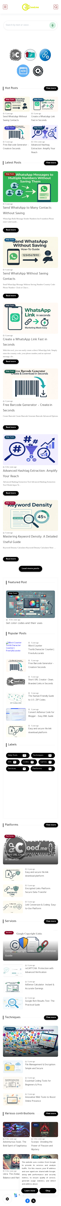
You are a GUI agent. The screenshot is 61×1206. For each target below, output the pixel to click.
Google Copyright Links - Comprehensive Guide (30, 953)
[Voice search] (52, 25)
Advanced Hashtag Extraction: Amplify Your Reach (43, 149)
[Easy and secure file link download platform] (16, 731)
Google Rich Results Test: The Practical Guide (39, 1003)
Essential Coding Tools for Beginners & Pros (38, 1083)
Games (45, 762)
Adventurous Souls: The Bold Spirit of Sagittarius (15, 1144)
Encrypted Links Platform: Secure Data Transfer (38, 891)
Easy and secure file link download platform (40, 731)
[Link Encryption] (45, 55)
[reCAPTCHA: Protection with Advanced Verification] (13, 970)
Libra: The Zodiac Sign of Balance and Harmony (15, 1176)
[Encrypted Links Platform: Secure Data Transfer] (13, 890)
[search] (56, 7)
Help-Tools (16, 755)
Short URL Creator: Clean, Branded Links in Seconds (41, 682)
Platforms (42, 769)
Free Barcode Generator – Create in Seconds (16, 147)
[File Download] (31, 55)
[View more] (51, 88)
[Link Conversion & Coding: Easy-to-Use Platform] (13, 907)
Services (16, 769)
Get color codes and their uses (24, 623)
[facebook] (27, 1201)
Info (12, 762)
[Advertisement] (24, 795)
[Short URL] (16, 55)
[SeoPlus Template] (15, 1195)
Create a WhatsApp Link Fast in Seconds (43, 119)
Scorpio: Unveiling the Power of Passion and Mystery (42, 1146)
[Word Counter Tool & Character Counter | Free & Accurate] (16, 648)
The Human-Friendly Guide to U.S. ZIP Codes (41, 698)
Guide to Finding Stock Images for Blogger (26, 1050)
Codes (28, 762)
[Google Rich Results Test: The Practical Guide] (13, 1003)
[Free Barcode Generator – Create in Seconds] (16, 665)
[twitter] (33, 1201)
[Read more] (11, 230)
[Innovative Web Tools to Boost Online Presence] (13, 1099)
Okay (48, 1191)
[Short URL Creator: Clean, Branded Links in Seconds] (16, 682)
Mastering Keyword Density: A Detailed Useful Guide (30, 539)
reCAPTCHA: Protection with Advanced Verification (39, 971)
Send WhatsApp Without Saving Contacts (15, 119)
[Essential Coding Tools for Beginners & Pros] (13, 1083)
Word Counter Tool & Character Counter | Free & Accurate (41, 650)
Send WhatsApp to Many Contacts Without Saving (27, 210)
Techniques (42, 755)
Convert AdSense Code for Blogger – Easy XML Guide (41, 714)
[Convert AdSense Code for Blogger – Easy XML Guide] (16, 714)
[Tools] (38, 71)
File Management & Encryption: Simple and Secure (40, 1067)
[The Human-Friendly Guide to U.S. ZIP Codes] (16, 698)
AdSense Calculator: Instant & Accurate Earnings (39, 987)
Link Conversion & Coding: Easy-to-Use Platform (40, 907)
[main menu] (5, 7)
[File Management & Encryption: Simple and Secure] (13, 1066)
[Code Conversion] (23, 71)
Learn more (30, 1191)
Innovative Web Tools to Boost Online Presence (40, 1099)
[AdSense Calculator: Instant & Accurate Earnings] (13, 987)
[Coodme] (30, 7)
